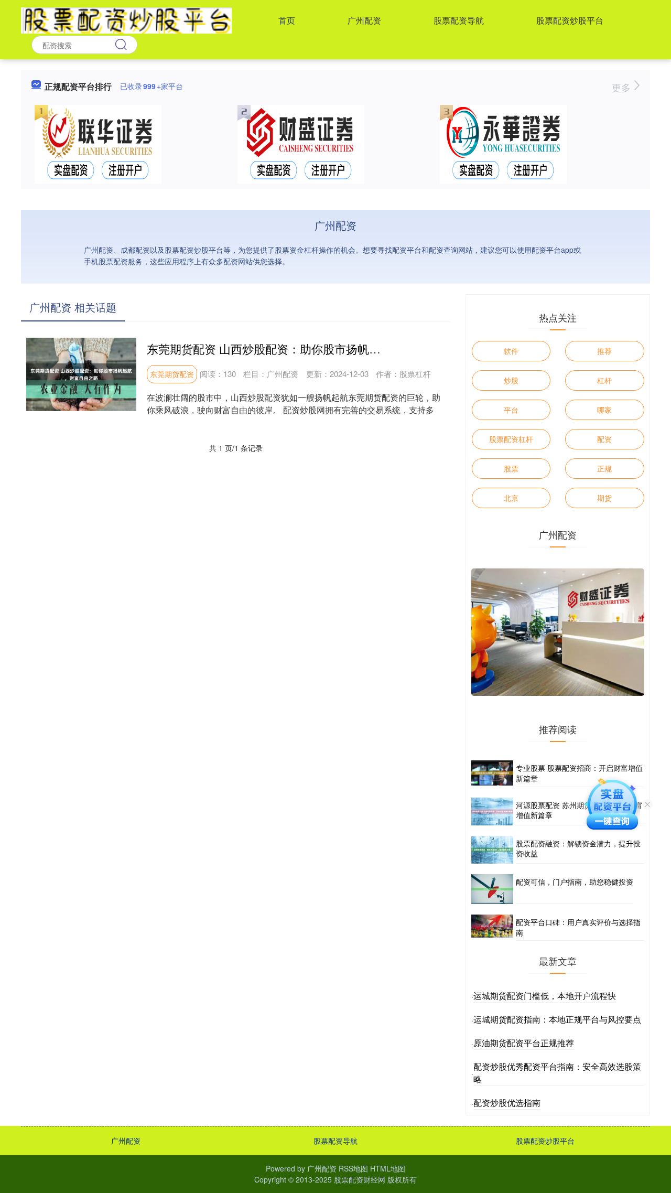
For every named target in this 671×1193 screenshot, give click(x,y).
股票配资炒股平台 (569, 20)
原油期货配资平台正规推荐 (523, 1043)
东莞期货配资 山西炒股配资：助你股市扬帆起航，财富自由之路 (310, 348)
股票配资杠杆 (511, 439)
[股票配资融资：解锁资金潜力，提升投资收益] (492, 850)
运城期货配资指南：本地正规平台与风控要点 (557, 1019)
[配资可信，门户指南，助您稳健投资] (492, 889)
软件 (511, 351)
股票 (511, 468)
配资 (604, 439)
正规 (604, 468)
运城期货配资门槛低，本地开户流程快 (544, 996)
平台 (511, 409)
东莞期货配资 (172, 374)
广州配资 (364, 20)
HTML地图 (387, 1168)
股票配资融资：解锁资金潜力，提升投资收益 (578, 848)
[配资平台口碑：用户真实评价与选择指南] (492, 928)
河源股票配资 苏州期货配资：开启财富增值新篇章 (579, 810)
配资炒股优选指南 (506, 1103)
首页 (286, 20)
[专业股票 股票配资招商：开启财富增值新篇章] (492, 773)
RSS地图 (353, 1168)
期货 (604, 497)
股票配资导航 (459, 20)
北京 (511, 497)
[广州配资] (126, 19)
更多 (622, 87)
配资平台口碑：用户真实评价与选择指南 (578, 927)
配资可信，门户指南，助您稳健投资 (574, 881)
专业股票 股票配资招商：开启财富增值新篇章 (579, 772)
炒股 (511, 380)
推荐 (604, 351)
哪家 (604, 409)
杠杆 (604, 380)
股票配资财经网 (359, 1179)
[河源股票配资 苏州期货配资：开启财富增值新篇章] (492, 811)
